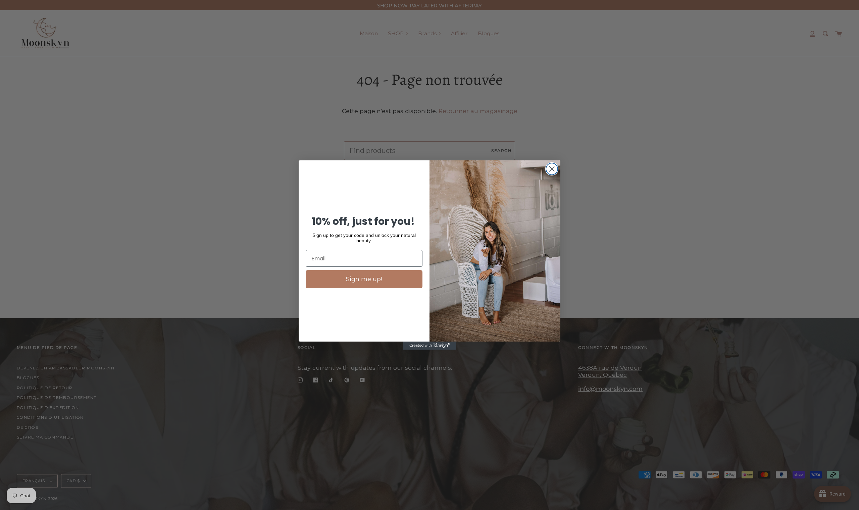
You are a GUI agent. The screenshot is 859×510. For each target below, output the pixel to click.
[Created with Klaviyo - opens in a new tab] (429, 346)
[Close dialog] (552, 169)
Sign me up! (364, 279)
